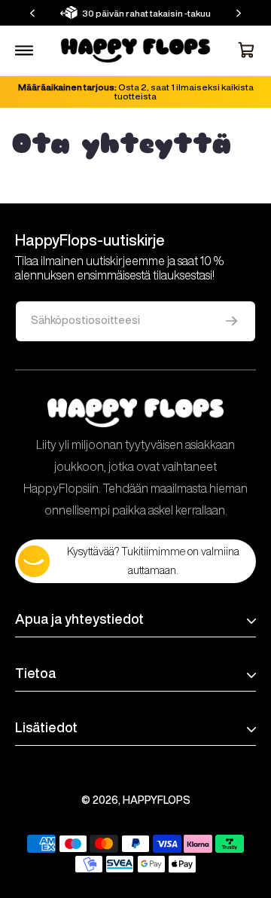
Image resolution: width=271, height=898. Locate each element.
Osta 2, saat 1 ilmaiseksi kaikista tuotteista (136, 91)
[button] (32, 13)
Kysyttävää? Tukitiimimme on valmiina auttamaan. (153, 561)
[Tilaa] (231, 321)
